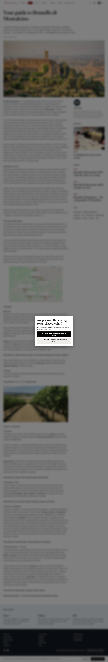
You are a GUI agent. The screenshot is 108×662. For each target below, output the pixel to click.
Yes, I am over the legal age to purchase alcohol (54, 334)
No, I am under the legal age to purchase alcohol (54, 341)
